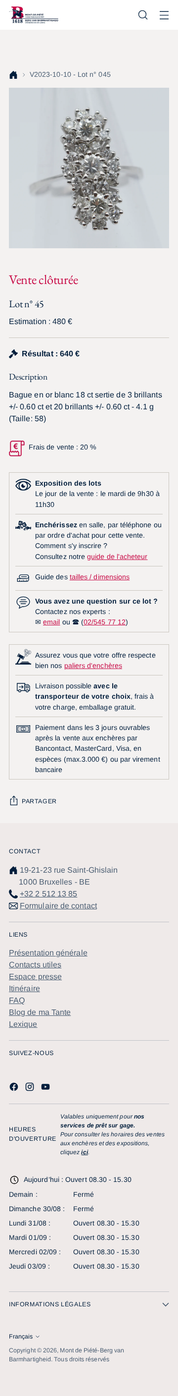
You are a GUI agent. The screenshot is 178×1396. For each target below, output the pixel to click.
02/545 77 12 (105, 622)
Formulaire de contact (58, 905)
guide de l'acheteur (117, 556)
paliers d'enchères (93, 666)
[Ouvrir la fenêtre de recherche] (143, 15)
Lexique (23, 1024)
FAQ (17, 1000)
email (51, 622)
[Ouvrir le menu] (164, 15)
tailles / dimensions (100, 577)
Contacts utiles (35, 964)
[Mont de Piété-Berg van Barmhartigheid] (33, 14)
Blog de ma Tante (40, 1012)
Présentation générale (48, 953)
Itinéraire (24, 988)
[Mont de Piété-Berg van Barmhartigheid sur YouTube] (46, 1088)
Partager (39, 801)
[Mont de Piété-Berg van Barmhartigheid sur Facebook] (15, 1088)
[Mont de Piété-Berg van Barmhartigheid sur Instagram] (31, 1088)
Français (21, 1336)
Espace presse (35, 976)
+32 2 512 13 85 (48, 894)
